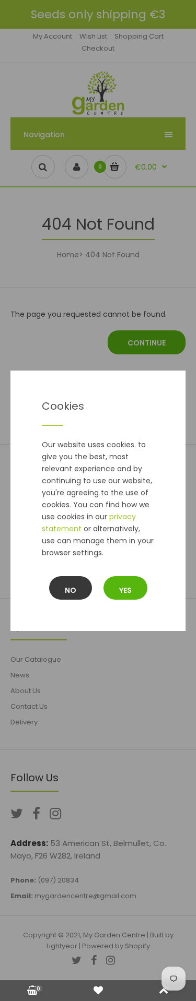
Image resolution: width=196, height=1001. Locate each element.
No (70, 590)
